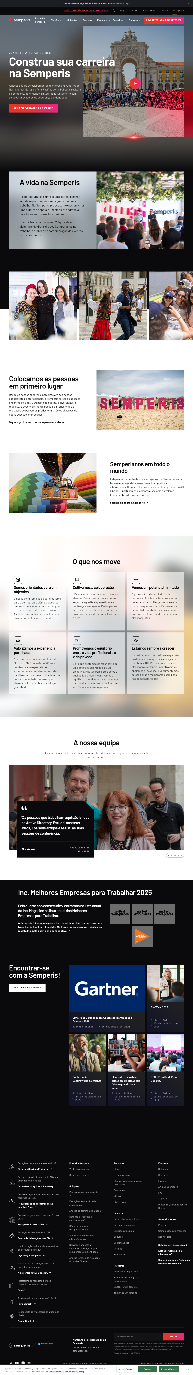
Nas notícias (164, 1237)
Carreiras (163, 1175)
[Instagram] (29, 1362)
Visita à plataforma (79, 1169)
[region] (96, 1369)
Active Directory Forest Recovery (35, 1186)
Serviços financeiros (125, 1225)
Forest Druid (24, 1321)
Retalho (118, 1249)
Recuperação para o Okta (31, 1224)
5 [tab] (181, 855)
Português (177, 11)
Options (147, 1369)
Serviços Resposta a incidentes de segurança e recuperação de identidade (83, 1248)
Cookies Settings (126, 1369)
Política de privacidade (151, 1363)
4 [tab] (178, 855)
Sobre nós (163, 1169)
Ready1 (21, 1290)
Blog (122, 11)
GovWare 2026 (159, 1007)
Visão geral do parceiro (126, 1271)
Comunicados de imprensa (172, 1231)
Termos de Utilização (174, 1363)
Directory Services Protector (33, 1169)
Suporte (164, 11)
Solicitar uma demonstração (173, 1245)
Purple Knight (25, 1304)
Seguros (118, 1237)
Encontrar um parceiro (126, 1287)
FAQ (160, 1193)
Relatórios (119, 1190)
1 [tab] (168, 855)
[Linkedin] (23, 1362)
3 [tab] (175, 855)
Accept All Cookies (169, 1369)
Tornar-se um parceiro (125, 1293)
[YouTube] (17, 1362)
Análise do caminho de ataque (85, 1211)
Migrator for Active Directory (33, 1273)
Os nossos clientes (79, 1175)
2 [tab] (171, 855)
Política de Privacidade (122, 1349)
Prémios (162, 1225)
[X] (11, 1362)
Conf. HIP (132, 11)
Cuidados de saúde (124, 1231)
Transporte (120, 1254)
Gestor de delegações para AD (34, 1238)
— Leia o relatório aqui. (96, 3)
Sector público (121, 1243)
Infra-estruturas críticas (126, 1219)
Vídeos (117, 1196)
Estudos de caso (122, 1175)
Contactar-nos (148, 11)
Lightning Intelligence (29, 1255)
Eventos (162, 1181)
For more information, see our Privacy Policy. (65, 1372)
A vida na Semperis (168, 1187)
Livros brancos (122, 1202)
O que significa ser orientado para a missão (35, 422)
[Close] (188, 1369)
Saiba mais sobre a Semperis (127, 503)
